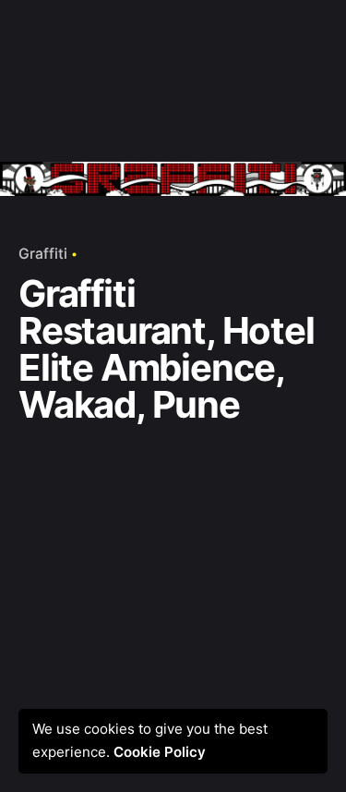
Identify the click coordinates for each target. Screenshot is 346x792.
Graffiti (42, 253)
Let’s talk (282, 46)
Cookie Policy (165, 752)
